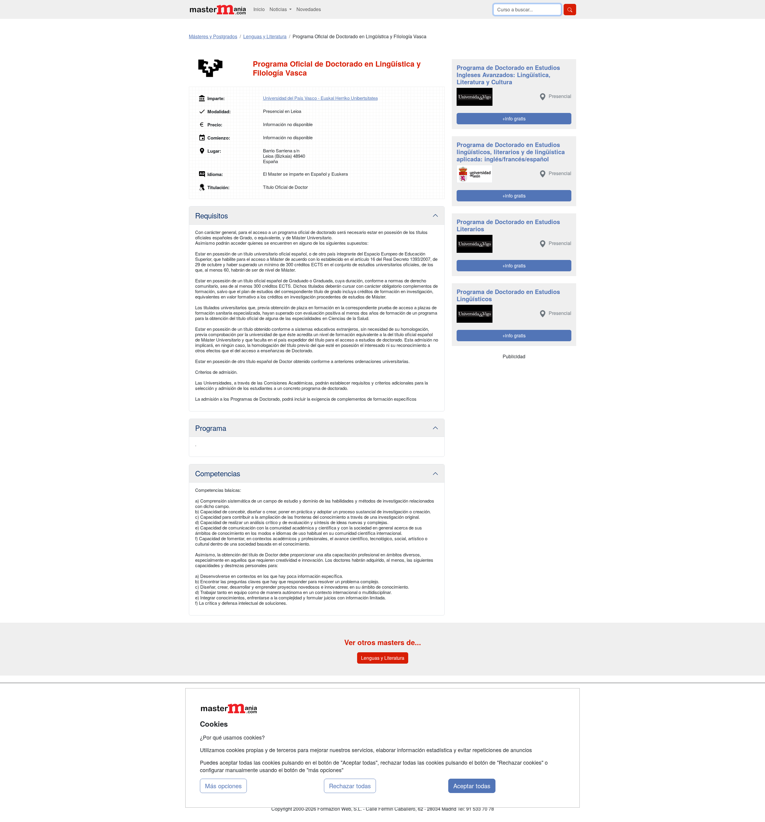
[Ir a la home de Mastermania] (217, 9)
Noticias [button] (279, 9)
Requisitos (211, 215)
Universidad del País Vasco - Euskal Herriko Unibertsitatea (320, 98)
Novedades (308, 9)
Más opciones (223, 785)
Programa (210, 428)
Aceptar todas (471, 785)
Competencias (217, 473)
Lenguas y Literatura (382, 657)
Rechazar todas (350, 785)
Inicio (259, 9)
